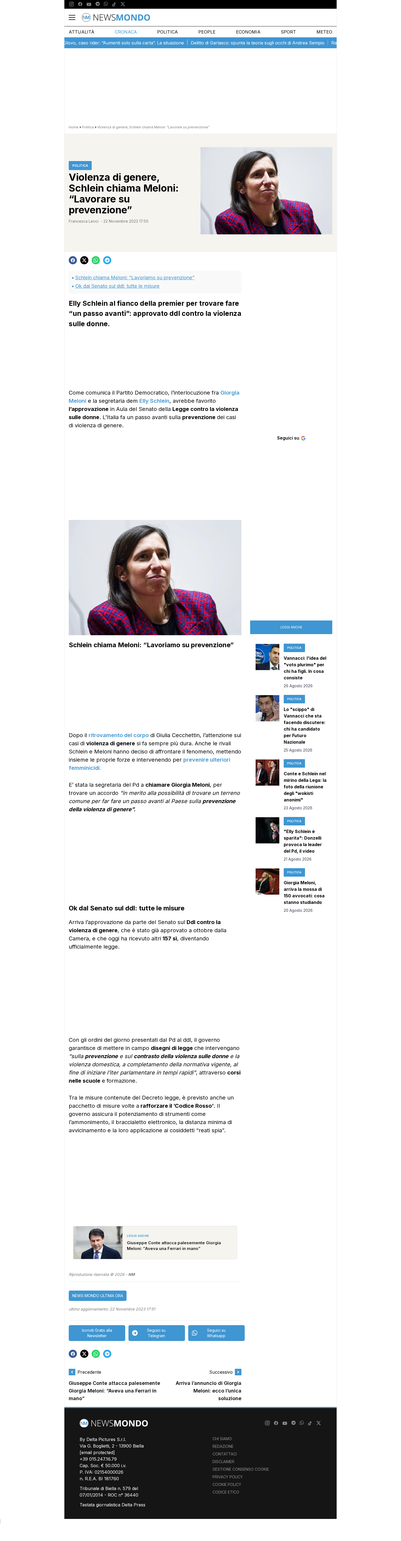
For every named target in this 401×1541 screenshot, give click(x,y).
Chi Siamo (222, 1438)
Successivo (221, 1372)
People (207, 32)
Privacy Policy (228, 1477)
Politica (167, 32)
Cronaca (126, 32)
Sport (288, 32)
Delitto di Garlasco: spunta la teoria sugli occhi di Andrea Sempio (234, 43)
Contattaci (225, 1454)
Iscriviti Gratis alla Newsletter (97, 1333)
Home (74, 127)
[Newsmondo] (116, 17)
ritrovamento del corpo (119, 735)
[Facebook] (80, 4)
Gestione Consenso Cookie (241, 1469)
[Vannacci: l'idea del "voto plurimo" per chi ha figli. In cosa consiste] (267, 666)
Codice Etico (226, 1492)
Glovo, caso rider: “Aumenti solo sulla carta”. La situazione (100, 43)
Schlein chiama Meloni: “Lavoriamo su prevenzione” (134, 277)
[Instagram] (71, 4)
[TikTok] (114, 4)
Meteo (324, 32)
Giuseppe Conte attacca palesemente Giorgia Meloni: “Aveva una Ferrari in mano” (114, 1390)
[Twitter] (122, 4)
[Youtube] (89, 4)
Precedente (89, 1372)
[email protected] (97, 1452)
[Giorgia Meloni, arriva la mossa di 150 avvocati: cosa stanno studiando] (267, 890)
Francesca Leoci (83, 221)
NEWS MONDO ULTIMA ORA (97, 1295)
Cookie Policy (227, 1484)
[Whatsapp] (106, 4)
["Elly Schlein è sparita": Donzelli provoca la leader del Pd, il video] (267, 839)
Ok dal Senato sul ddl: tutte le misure (117, 286)
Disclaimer (223, 1461)
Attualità (81, 32)
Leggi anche (291, 627)
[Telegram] (97, 4)
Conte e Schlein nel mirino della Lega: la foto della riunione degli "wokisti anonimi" (305, 787)
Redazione (223, 1446)
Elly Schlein (154, 401)
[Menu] (75, 17)
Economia (248, 32)
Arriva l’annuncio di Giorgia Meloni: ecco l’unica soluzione (208, 1390)
